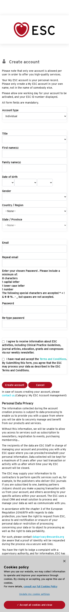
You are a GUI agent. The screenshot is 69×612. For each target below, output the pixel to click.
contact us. (8, 395)
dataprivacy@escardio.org (48, 536)
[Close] (64, 561)
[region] (34, 584)
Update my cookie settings (34, 594)
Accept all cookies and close (36, 604)
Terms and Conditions (53, 359)
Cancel (40, 385)
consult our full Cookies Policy (40, 586)
